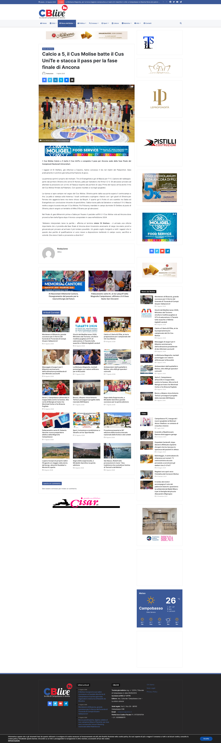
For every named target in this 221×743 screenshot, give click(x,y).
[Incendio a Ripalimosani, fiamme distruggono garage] (146, 435)
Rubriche (126, 23)
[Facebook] (44, 80)
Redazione (49, 73)
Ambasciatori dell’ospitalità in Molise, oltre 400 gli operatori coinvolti (115, 369)
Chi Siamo (150, 685)
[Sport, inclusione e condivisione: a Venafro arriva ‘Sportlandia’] (86, 420)
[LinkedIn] (55, 80)
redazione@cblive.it (125, 712)
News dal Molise (67, 23)
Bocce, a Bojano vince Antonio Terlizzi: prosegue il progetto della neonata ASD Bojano (86, 400)
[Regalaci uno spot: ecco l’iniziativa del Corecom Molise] (146, 474)
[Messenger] (66, 80)
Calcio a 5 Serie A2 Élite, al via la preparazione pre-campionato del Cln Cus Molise (117, 336)
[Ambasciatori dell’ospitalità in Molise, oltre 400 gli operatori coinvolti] (117, 357)
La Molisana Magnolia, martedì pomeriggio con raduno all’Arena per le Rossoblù (86, 369)
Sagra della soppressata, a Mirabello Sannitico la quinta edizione (84, 463)
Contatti (148, 23)
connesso (54, 489)
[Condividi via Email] (72, 80)
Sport (105, 23)
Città (53, 23)
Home (44, 23)
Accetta (206, 739)
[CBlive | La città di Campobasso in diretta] (53, 12)
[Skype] (61, 80)
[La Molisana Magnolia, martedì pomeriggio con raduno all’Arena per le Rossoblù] (86, 357)
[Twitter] (50, 80)
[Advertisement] (135, 11)
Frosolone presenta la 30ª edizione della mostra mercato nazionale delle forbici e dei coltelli (117, 432)
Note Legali (151, 688)
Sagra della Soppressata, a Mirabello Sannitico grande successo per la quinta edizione (116, 400)
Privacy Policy (152, 692)
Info (137, 23)
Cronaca (94, 23)
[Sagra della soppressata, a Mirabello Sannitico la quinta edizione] (86, 450)
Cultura (116, 23)
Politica (82, 23)
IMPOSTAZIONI (14, 741)
